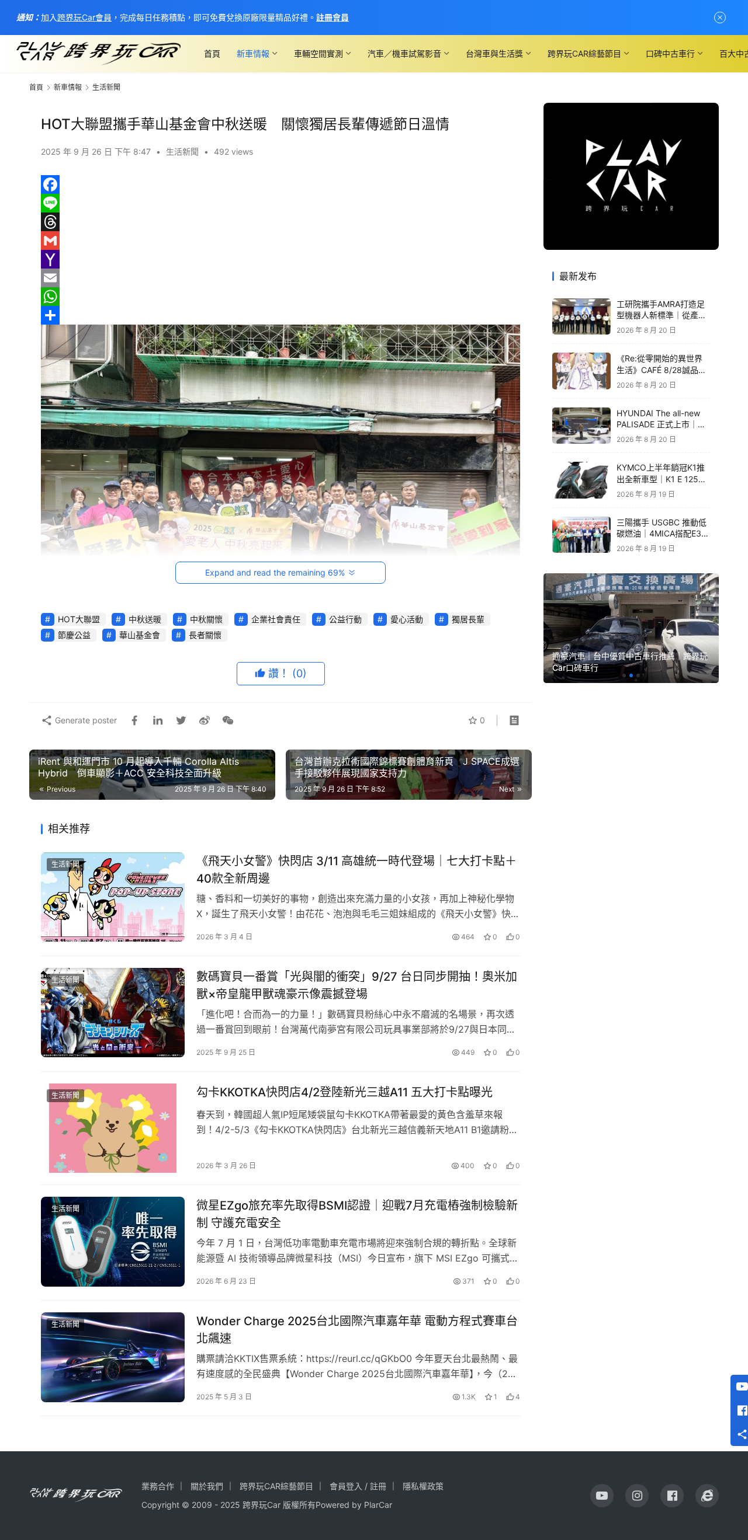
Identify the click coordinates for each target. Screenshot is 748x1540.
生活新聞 (182, 151)
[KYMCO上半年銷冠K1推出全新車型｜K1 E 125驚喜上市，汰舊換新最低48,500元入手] (581, 480)
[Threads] (280, 221)
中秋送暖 (145, 619)
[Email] (280, 278)
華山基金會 (139, 635)
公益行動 (345, 619)
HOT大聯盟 (79, 619)
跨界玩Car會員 (84, 17)
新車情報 (253, 53)
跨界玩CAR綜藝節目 (584, 53)
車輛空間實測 (318, 53)
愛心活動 (406, 619)
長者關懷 (205, 635)
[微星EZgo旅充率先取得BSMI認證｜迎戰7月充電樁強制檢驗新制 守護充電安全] (113, 1242)
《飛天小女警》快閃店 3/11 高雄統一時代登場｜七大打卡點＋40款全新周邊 (356, 869)
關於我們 (207, 1486)
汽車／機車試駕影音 (404, 53)
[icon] (602, 1495)
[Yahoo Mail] (280, 259)
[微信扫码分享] (225, 720)
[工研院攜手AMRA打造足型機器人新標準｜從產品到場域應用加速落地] (581, 316)
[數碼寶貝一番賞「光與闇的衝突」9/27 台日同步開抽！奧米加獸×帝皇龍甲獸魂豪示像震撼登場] (113, 1013)
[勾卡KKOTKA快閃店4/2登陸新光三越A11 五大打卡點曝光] (113, 1128)
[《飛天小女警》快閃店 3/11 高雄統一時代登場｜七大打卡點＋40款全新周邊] (113, 897)
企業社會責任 (275, 619)
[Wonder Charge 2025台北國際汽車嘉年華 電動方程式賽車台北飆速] (113, 1357)
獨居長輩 (468, 619)
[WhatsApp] (280, 296)
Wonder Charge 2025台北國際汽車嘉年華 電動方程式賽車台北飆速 (357, 1329)
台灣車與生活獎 (494, 53)
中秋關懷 (206, 619)
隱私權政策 (423, 1486)
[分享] (280, 315)
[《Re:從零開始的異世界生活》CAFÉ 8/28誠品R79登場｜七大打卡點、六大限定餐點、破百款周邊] (581, 371)
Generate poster (85, 720)
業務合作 (157, 1486)
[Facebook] (280, 184)
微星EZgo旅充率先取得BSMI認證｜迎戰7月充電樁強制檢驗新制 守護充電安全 (357, 1213)
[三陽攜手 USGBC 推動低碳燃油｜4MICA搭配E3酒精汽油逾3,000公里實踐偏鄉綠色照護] (581, 535)
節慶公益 (74, 635)
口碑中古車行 (670, 53)
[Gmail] (280, 240)
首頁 (212, 53)
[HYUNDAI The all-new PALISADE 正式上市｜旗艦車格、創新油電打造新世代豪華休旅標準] (581, 425)
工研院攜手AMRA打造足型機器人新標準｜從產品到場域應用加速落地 (662, 315)
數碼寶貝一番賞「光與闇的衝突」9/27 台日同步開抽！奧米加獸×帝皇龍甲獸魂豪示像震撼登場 (356, 985)
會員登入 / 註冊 (358, 1486)
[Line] (280, 203)
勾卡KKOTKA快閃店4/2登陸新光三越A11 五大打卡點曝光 (344, 1092)
